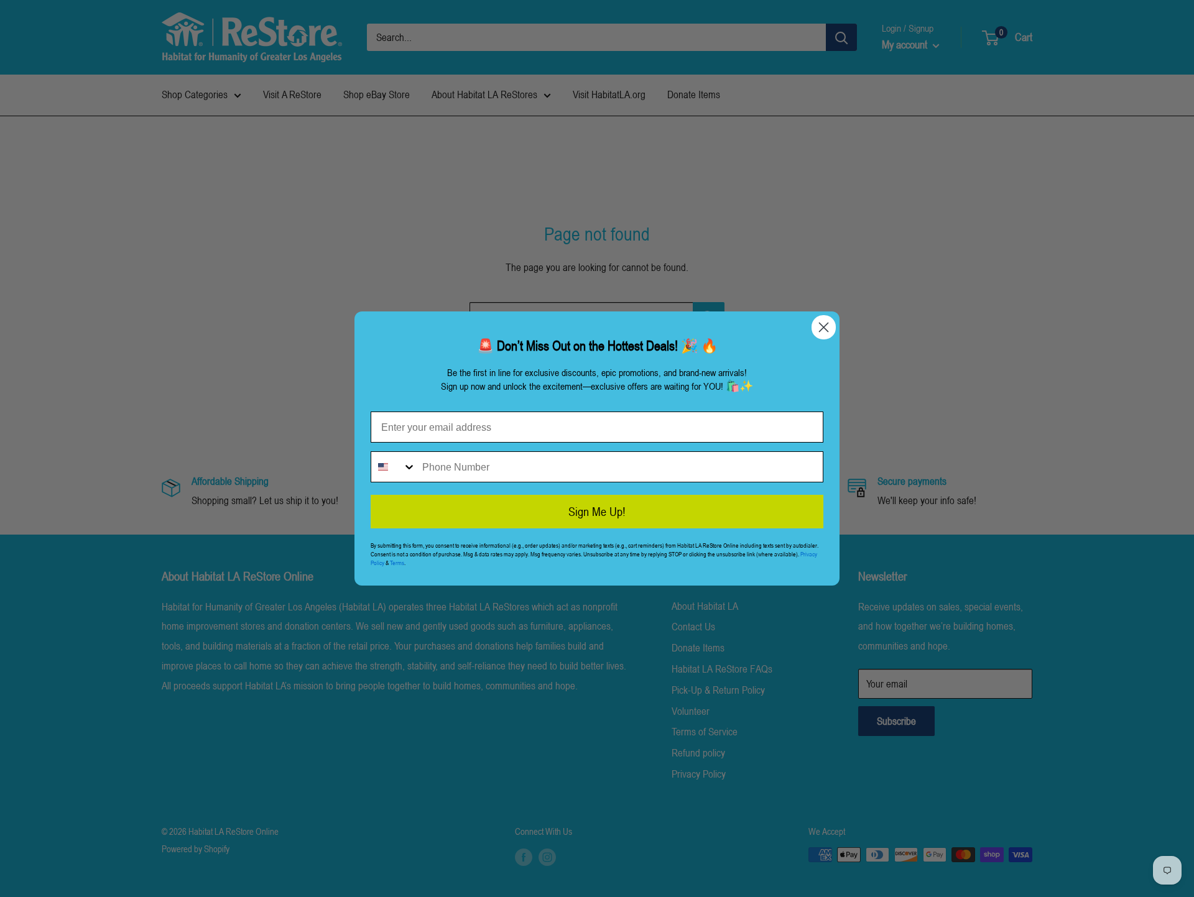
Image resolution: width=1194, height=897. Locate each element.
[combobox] (393, 467)
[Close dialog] (824, 327)
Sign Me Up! (597, 511)
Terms (397, 562)
